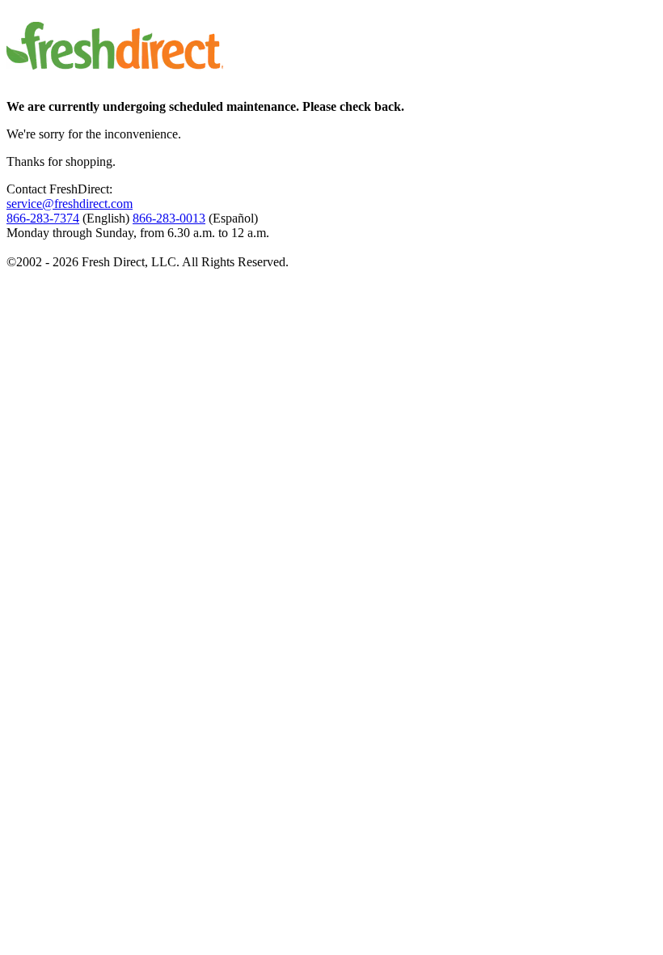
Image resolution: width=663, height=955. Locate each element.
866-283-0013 (169, 218)
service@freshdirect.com (69, 203)
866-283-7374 (42, 218)
